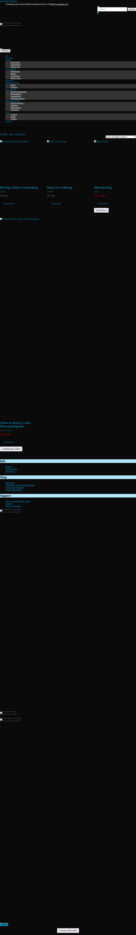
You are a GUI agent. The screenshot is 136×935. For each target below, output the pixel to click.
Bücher (13, 74)
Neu (6, 56)
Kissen (13, 117)
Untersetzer (15, 110)
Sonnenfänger (16, 96)
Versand (8, 467)
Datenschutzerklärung (14, 487)
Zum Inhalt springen (8, 1)
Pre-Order (9, 58)
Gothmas (8, 121)
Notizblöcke (15, 71)
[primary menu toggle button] (1, 48)
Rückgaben (10, 471)
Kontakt (8, 504)
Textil (7, 112)
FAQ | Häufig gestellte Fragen (18, 501)
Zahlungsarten (11, 469)
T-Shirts (14, 114)
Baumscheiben (16, 94)
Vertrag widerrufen (13, 506)
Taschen (14, 119)
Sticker (8, 60)
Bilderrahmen (16, 108)
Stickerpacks (15, 67)
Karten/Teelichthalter (18, 92)
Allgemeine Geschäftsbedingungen (20, 485)
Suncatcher (9, 80)
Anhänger (14, 105)
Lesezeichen (15, 76)
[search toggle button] (98, 6)
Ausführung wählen (11, 449)
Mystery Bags (16, 78)
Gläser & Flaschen (12, 83)
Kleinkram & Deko (12, 101)
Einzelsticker (15, 62)
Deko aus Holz (10, 89)
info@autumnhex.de (59, 4)
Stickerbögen (15, 65)
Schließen (5, 51)
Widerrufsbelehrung (13, 490)
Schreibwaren (10, 69)
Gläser (13, 85)
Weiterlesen (101, 210)
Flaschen (14, 87)
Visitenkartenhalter (18, 99)
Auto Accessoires (17, 103)
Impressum (9, 483)
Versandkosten (9, 203)
